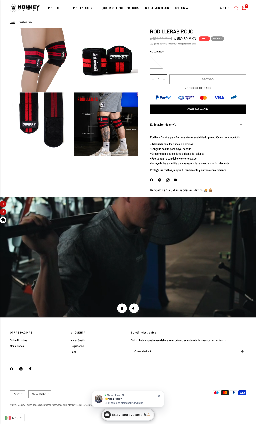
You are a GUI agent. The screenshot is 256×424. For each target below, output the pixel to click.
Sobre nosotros (157, 8)
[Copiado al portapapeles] (176, 180)
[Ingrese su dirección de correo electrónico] (242, 351)
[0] (243, 8)
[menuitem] (57, 8)
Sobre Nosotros (18, 340)
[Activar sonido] (134, 308)
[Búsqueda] (236, 8)
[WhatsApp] (168, 180)
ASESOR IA (181, 8)
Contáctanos (17, 346)
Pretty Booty (82, 8)
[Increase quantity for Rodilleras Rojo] (164, 79)
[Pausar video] (122, 308)
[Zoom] (65, 36)
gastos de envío (160, 43)
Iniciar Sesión (78, 340)
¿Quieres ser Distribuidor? (120, 8)
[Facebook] (152, 180)
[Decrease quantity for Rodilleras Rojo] (153, 79)
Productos (56, 8)
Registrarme (77, 346)
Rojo (156, 62)
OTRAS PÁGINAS (21, 332)
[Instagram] (23, 369)
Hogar (12, 22)
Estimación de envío (163, 124)
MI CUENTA (78, 332)
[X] (160, 180)
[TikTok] (33, 368)
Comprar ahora (198, 109)
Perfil (73, 352)
